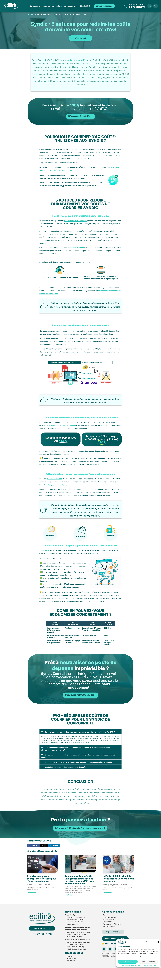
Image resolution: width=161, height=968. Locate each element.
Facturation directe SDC (74, 922)
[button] (157, 942)
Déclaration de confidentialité (139, 965)
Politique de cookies (125, 965)
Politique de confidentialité (112, 924)
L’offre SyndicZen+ (72, 924)
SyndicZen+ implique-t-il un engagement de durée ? (66, 767)
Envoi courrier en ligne (74, 936)
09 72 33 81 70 (42, 934)
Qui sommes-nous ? (110, 915)
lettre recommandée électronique (62, 425)
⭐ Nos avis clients (111, 943)
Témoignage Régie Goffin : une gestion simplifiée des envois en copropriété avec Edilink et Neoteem (79, 880)
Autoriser (127, 961)
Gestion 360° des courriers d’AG (77, 917)
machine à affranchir (76, 248)
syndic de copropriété (76, 60)
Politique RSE (107, 922)
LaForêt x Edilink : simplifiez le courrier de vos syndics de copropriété (118, 878)
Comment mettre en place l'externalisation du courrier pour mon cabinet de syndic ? (79, 762)
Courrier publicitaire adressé (76, 934)
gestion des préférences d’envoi (54, 485)
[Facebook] (104, 949)
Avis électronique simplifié (75, 919)
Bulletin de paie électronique (76, 949)
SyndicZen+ (44, 550)
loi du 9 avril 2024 (54, 479)
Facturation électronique (74, 944)
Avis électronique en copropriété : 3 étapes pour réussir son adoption (41, 878)
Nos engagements (109, 917)
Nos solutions (73, 911)
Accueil (30, 14)
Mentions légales (151, 965)
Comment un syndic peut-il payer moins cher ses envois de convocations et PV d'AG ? (80, 732)
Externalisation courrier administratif (78, 932)
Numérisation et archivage (75, 947)
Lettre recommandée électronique (78, 942)
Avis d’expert (70, 961)
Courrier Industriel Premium (75, 221)
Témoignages (71, 958)
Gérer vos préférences (148, 961)
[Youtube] (110, 949)
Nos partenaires (108, 919)
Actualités (69, 956)
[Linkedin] (115, 949)
